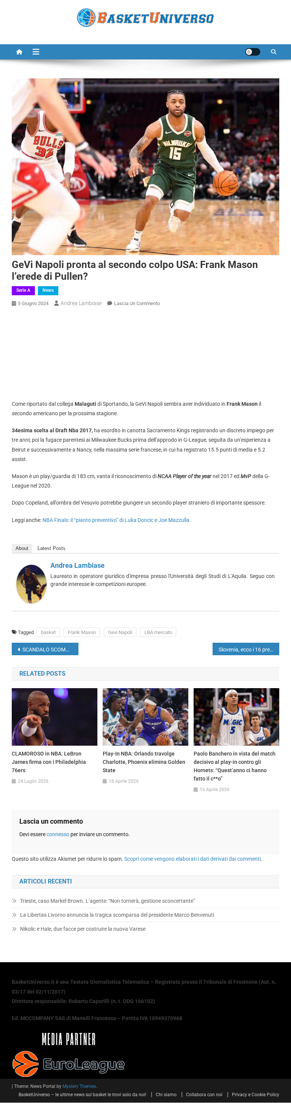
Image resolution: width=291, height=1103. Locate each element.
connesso (58, 834)
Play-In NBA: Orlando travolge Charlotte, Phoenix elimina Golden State (144, 762)
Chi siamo (166, 1094)
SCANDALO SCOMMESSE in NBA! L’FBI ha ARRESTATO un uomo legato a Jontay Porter (50, 650)
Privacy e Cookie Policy (255, 1094)
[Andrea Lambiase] (31, 583)
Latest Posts (52, 548)
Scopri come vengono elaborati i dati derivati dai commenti (192, 859)
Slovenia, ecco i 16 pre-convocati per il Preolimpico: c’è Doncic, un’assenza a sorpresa (249, 650)
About (22, 548)
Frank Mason (82, 632)
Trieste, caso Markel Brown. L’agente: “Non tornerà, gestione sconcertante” (107, 901)
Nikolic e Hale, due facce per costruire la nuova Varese (83, 929)
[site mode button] (252, 52)
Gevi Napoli (120, 632)
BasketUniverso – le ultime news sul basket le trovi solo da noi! (82, 1094)
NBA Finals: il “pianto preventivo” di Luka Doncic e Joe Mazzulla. (116, 520)
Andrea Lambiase (81, 303)
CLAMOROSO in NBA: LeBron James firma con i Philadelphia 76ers (49, 762)
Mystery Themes (79, 1086)
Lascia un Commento (137, 303)
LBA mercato (158, 632)
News (48, 290)
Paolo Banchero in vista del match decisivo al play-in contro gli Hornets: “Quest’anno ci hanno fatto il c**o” (234, 766)
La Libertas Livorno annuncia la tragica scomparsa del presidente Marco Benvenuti (117, 915)
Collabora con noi (204, 1094)
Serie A (23, 290)
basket (48, 632)
